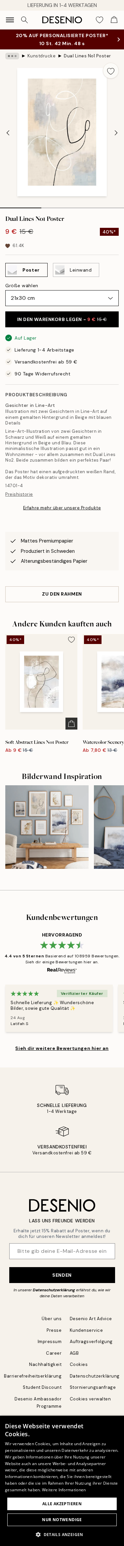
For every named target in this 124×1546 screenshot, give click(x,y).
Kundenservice (86, 1330)
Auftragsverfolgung (91, 1341)
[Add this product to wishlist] (111, 71)
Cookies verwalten (90, 1399)
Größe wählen (21, 286)
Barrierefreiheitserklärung (33, 1376)
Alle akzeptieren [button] (62, 1504)
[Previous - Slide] (8, 133)
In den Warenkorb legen (62, 319)
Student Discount (42, 1387)
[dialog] (62, 1481)
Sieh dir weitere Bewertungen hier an (61, 1048)
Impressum (50, 1341)
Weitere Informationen (64, 1490)
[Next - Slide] (116, 133)
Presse (54, 1330)
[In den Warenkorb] (71, 724)
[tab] (20, 205)
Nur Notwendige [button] (62, 1519)
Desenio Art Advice (91, 1318)
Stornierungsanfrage (93, 1387)
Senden (61, 1275)
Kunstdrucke (41, 56)
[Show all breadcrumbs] (12, 56)
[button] (62, 1534)
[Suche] (24, 20)
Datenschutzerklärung (54, 1290)
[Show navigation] (10, 20)
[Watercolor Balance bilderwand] (47, 827)
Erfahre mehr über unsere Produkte (62, 508)
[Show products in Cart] (114, 20)
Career (54, 1353)
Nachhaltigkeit (45, 1364)
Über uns (52, 1318)
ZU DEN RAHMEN (62, 594)
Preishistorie (19, 494)
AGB (74, 1353)
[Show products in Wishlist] (99, 20)
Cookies (79, 1364)
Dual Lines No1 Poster (87, 56)
